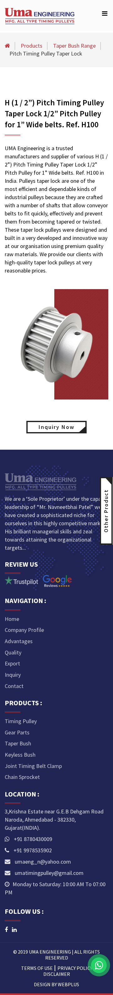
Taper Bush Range (74, 45)
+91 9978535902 (32, 850)
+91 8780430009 (32, 839)
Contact (14, 686)
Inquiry (13, 674)
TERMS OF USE (37, 968)
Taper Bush (18, 743)
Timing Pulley (21, 721)
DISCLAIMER (56, 974)
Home (12, 618)
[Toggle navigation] (104, 15)
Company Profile (24, 629)
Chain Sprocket (22, 777)
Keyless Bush (20, 754)
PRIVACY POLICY (74, 968)
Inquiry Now (56, 427)
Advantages (19, 641)
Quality (13, 652)
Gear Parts (17, 732)
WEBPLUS (68, 984)
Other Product (106, 510)
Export (12, 663)
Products (31, 45)
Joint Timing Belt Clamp (33, 766)
